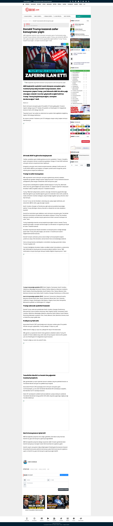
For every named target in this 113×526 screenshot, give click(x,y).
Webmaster (80, 520)
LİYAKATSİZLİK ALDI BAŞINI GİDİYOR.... (82, 35)
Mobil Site (27, 520)
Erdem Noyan (79, 29)
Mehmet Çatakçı (79, 34)
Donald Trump (27, 201)
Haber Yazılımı (66, 524)
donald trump (34, 469)
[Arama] (73, 1)
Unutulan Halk (78, 25)
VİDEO (80, 4)
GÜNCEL (27, 4)
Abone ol (25, 103)
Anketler (61, 520)
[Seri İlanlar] (81, 1)
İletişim (67, 520)
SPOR (44, 4)
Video (48, 520)
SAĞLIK (64, 4)
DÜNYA (59, 4)
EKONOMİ (33, 4)
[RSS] (88, 1)
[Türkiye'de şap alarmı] (74, 157)
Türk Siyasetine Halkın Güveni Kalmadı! (42, 1)
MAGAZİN (49, 4)
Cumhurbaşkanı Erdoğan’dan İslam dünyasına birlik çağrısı (80, 63)
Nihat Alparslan (79, 24)
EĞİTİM (54, 4)
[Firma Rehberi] (78, 1)
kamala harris (42, 469)
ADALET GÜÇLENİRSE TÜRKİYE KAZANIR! (78, 54)
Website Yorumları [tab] (64, 474)
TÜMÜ (88, 20)
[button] (84, 4)
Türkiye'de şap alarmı (84, 155)
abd (48, 469)
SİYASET (39, 4)
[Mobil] (70, 1)
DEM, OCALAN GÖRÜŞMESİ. (80, 30)
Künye (73, 520)
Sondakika (34, 520)
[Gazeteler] (83, 1)
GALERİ (76, 4)
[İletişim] (75, 1)
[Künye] (86, 1)
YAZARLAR (70, 4)
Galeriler (42, 520)
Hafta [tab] (86, 50)
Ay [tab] (88, 50)
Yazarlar (54, 520)
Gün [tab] (83, 50)
